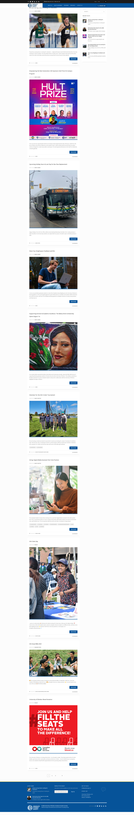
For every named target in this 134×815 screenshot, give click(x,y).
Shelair (36, 544)
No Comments (74, 63)
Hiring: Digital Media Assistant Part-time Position (44, 460)
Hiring (36, 533)
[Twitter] (32, 2)
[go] (104, 11)
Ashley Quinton (38, 398)
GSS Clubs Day (33, 541)
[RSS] (106, 806)
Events (45, 691)
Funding (46, 524)
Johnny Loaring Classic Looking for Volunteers (43, 8)
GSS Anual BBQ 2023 (35, 644)
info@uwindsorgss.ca (86, 788)
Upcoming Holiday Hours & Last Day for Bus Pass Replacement (48, 164)
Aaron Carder (37, 11)
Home (95, 1)
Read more (73, 58)
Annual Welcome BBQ (39, 691)
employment (33, 524)
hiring (32, 526)
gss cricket (33, 447)
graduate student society (64, 524)
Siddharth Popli (38, 647)
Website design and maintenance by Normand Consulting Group (55, 807)
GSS (72, 524)
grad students (54, 524)
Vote (99, 1)
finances (40, 524)
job (37, 526)
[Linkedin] (35, 2)
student (42, 526)
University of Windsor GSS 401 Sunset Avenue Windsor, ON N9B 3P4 (87, 796)
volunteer (40, 447)
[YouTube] (37, 2)
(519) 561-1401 (85, 791)
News (36, 156)
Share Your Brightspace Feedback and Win (42, 251)
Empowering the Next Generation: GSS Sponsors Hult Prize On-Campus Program (96, 36)
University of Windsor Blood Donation (40, 699)
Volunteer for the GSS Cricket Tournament (42, 395)
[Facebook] (28, 2)
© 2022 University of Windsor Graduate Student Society (54, 805)
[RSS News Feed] (39, 2)
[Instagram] (30, 2)
